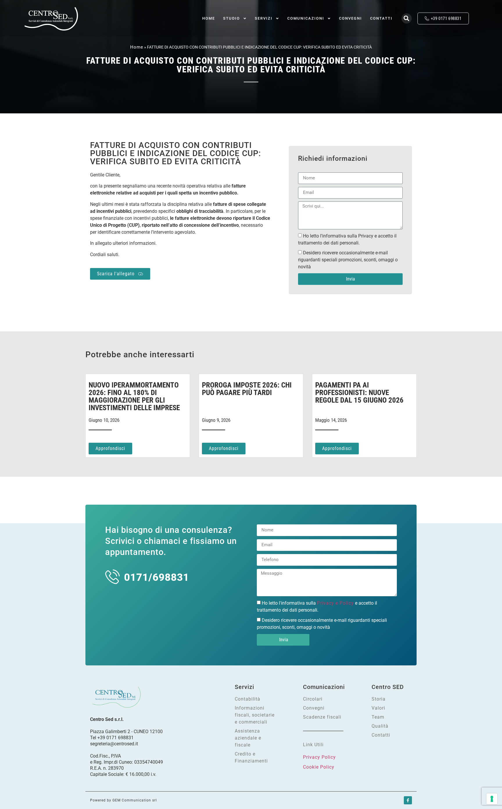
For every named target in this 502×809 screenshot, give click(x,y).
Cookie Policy (318, 767)
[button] (406, 18)
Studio (231, 18)
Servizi (263, 18)
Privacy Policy (319, 757)
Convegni (350, 18)
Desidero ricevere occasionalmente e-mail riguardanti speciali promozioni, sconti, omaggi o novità (348, 259)
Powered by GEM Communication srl (123, 800)
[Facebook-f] (408, 800)
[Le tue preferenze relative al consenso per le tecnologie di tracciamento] (491, 798)
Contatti (381, 18)
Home (208, 18)
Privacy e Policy (335, 603)
